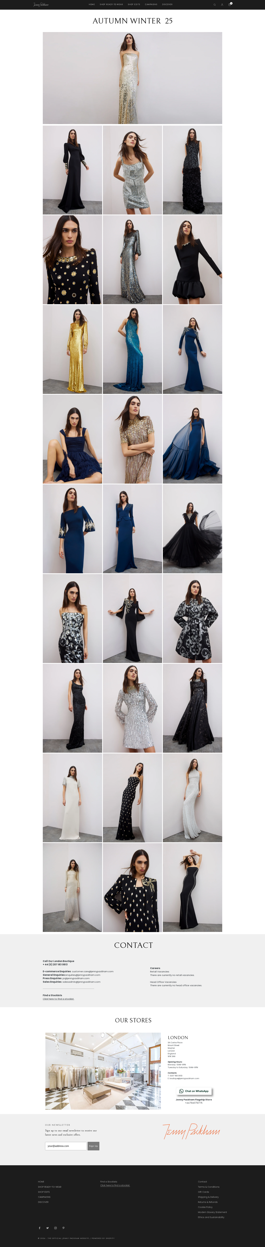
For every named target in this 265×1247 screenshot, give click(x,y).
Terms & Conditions (208, 1186)
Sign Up (93, 1146)
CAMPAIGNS (151, 4)
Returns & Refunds (208, 1202)
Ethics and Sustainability (211, 1217)
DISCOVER (167, 4)
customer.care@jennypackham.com (92, 971)
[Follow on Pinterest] (63, 1228)
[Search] (214, 4)
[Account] (222, 4)
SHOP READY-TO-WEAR (111, 4)
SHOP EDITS (134, 4)
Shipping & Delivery (208, 1197)
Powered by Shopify (103, 1238)
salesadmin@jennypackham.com (81, 981)
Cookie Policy (205, 1207)
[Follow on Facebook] (39, 1228)
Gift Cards (203, 1191)
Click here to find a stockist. (115, 1185)
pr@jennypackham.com (76, 978)
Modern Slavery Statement (212, 1212)
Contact (202, 1181)
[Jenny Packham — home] (40, 5)
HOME (92, 4)
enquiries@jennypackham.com (82, 975)
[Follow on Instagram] (55, 1228)
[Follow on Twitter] (47, 1228)
